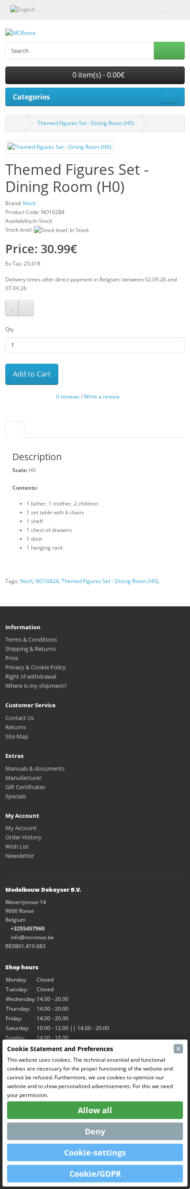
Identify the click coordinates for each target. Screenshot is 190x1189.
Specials (15, 796)
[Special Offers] (56, 9)
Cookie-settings (95, 1152)
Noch (26, 581)
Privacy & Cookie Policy (35, 667)
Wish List (17, 846)
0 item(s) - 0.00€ (98, 75)
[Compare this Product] (26, 308)
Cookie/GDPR (95, 1173)
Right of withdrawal (30, 676)
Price (11, 658)
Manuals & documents (35, 768)
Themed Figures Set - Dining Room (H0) (86, 123)
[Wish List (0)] (165, 9)
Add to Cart (32, 374)
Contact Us (19, 718)
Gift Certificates (25, 787)
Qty (9, 329)
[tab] (14, 429)
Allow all (95, 1110)
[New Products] (47, 9)
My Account (21, 828)
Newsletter (19, 856)
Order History (23, 837)
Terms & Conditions (31, 639)
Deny (95, 1131)
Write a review (101, 396)
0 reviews (68, 396)
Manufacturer (23, 778)
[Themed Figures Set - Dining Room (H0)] (59, 150)
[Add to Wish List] (12, 308)
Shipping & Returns (30, 649)
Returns (15, 727)
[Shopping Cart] (173, 9)
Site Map (16, 736)
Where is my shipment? (36, 686)
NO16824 (47, 581)
